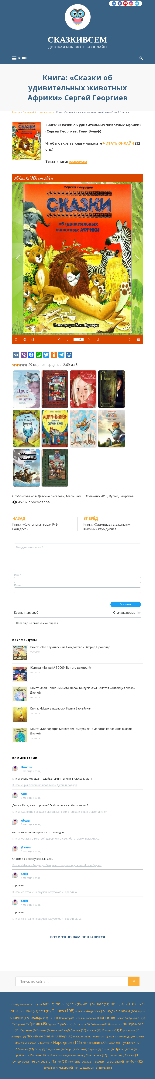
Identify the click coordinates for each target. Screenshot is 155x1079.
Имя (17, 574)
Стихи (132, 1055)
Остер (40, 1049)
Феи (136, 1061)
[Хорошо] (22, 364)
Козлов (94, 1030)
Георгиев (127, 496)
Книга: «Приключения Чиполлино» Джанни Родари (44, 785)
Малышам (73, 496)
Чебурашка (50, 1067)
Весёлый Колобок (87, 1018)
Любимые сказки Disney (49, 1036)
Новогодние (95, 1043)
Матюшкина (98, 1036)
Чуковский (68, 1067)
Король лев (130, 1030)
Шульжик (106, 1067)
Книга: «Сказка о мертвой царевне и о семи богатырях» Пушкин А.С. (56, 838)
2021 (45, 1011)
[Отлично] (25, 364)
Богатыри (39, 1018)
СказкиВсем (77, 39)
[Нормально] (19, 364)
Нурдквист (131, 1043)
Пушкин (38, 1055)
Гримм (38, 1024)
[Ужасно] (13, 364)
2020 (31, 1011)
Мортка (46, 1043)
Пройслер (22, 1055)
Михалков (32, 1043)
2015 (104, 496)
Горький (22, 1024)
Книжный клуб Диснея (68, 1030)
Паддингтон (55, 1049)
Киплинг (43, 1030)
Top (146, 1070)
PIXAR (80, 1011)
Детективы (81, 1024)
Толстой (74, 1061)
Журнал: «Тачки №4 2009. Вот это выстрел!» (61, 667)
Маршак (80, 1036)
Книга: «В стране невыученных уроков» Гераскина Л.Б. (47, 892)
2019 (17, 1011)
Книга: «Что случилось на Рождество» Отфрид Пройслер (70, 647)
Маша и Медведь (122, 1036)
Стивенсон (116, 1055)
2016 (102, 1004)
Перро (69, 1049)
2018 (135, 1003)
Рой (51, 1055)
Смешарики (96, 1055)
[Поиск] (140, 58)
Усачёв (102, 1061)
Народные (67, 1042)
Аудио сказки (122, 1011)
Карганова (28, 1030)
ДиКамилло (99, 1024)
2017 (117, 1004)
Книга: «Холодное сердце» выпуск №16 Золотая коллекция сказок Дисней (59, 811)
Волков (122, 1018)
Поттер (108, 1049)
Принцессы (127, 1049)
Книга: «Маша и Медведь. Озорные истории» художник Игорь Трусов (57, 865)
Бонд (53, 1018)
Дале (66, 1024)
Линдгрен (18, 1036)
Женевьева (117, 1024)
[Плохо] (16, 364)
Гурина (53, 1024)
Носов (114, 1043)
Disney (63, 1010)
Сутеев (43, 1061)
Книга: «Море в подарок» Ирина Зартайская (60, 708)
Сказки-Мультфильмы (70, 1055)
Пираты (94, 1049)
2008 (14, 1004)
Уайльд (88, 1061)
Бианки (21, 1018)
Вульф (113, 496)
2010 (24, 1004)
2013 (62, 1004)
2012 (48, 1004)
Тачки (59, 1061)
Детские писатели (51, 496)
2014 (76, 1004)
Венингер (66, 1018)
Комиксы (110, 1030)
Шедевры (88, 1067)
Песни (81, 1049)
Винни (107, 1018)
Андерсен (96, 1011)
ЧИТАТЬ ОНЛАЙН (118, 143)
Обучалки (25, 1049)
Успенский (119, 1061)
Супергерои (23, 1061)
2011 (36, 1004)
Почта (18, 585)
